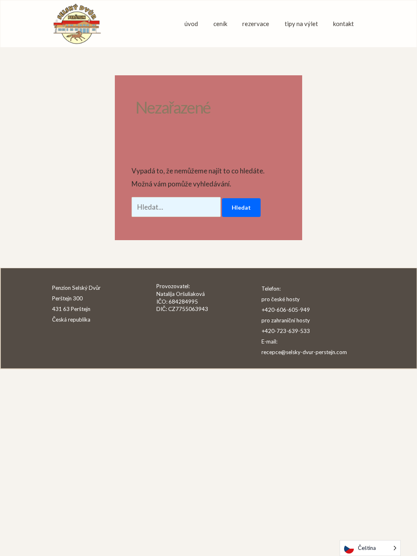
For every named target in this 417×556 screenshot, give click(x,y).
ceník (220, 23)
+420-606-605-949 (285, 309)
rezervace (255, 23)
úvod (191, 23)
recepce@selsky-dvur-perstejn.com (304, 352)
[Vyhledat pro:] (177, 207)
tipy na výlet (301, 23)
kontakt (343, 23)
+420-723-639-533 (285, 331)
